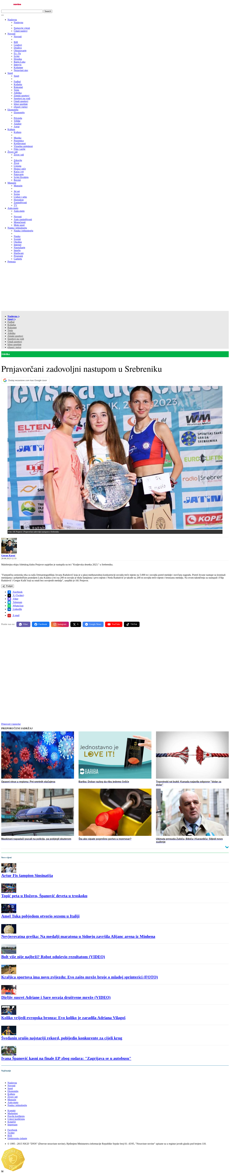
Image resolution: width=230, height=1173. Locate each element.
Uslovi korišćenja (16, 1119)
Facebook (17, 592)
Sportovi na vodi (16, 338)
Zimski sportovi (15, 336)
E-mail (15, 615)
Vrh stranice (10, 1077)
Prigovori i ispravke (11, 724)
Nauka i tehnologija (17, 228)
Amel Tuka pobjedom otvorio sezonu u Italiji (40, 916)
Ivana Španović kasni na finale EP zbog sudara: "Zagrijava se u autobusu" (66, 1058)
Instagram (62, 624)
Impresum (12, 1124)
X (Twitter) (18, 595)
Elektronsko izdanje (17, 1138)
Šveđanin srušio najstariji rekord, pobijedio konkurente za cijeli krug (61, 1038)
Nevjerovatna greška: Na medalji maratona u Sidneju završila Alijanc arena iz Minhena (78, 936)
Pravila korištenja (16, 1116)
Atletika (11, 333)
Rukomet (12, 327)
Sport (10, 73)
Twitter (11, 1132)
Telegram (17, 602)
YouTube (116, 624)
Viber (15, 598)
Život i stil (13, 152)
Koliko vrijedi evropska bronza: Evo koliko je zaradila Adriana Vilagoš (63, 1017)
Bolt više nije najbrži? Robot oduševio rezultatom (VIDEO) (53, 956)
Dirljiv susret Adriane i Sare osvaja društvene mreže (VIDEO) (56, 997)
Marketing (13, 1113)
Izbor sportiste (14, 344)
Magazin (12, 182)
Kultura (11, 129)
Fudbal (11, 322)
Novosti (11, 33)
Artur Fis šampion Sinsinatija (27, 875)
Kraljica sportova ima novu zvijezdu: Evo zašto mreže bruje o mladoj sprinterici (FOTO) (79, 977)
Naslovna (12, 19)
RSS (10, 1135)
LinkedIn (17, 609)
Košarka (12, 324)
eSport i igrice (14, 347)
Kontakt (11, 1110)
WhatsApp (17, 605)
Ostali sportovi (15, 341)
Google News (95, 624)
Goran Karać (8, 555)
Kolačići (12, 1121)
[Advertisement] (115, 287)
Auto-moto (13, 208)
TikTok (133, 624)
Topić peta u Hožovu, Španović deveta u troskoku (44, 896)
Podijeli (9, 586)
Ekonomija (13, 109)
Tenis (10, 330)
